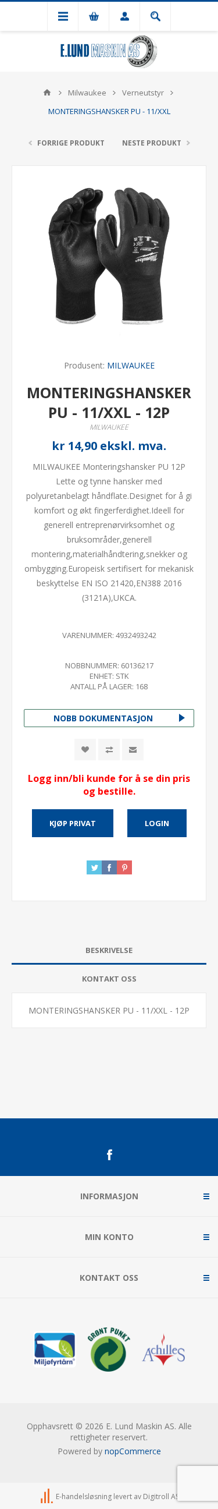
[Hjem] (47, 92)
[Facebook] (109, 1155)
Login (157, 823)
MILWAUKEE (131, 365)
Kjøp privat (72, 823)
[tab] (109, 950)
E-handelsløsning (84, 1496)
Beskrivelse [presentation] (109, 950)
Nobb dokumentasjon (103, 718)
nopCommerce (133, 1451)
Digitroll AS (161, 1496)
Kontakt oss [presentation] (109, 978)
